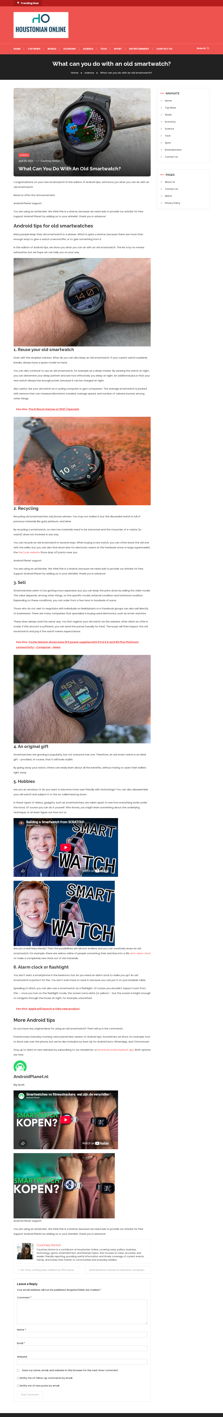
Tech (103, 48)
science (24, 155)
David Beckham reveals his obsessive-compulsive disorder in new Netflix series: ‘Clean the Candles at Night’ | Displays (120, 1270)
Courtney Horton (50, 161)
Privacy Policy (172, 203)
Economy (70, 48)
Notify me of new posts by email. (40, 1385)
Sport (118, 48)
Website (22, 1356)
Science (88, 48)
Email (21, 1343)
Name (21, 1329)
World (52, 48)
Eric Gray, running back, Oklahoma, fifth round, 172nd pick (50, 1270)
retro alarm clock (140, 953)
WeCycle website (29, 552)
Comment (24, 1297)
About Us (170, 182)
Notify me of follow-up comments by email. (46, 1378)
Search (201, 48)
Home (17, 48)
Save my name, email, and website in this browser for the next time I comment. (70, 1370)
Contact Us (164, 48)
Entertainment (139, 48)
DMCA (168, 196)
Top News (34, 48)
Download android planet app (116, 1049)
